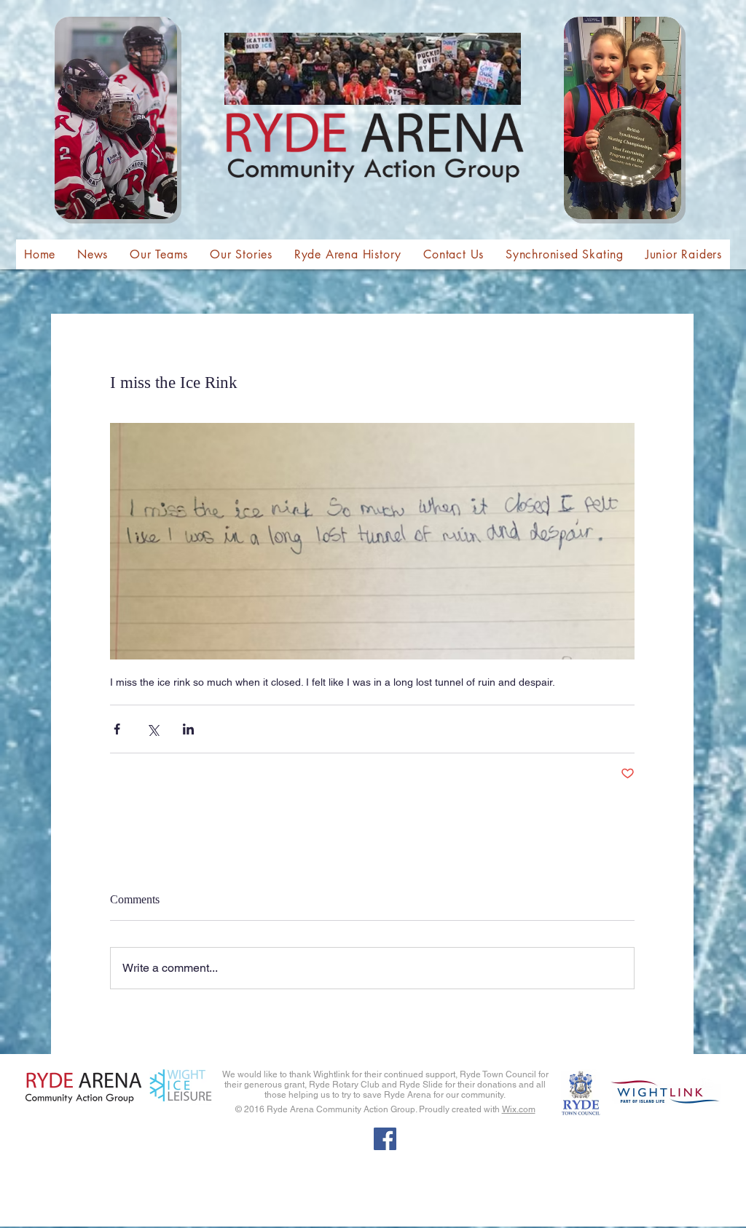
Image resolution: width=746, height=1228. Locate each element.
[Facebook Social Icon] (385, 1139)
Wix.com (518, 1109)
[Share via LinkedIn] (188, 729)
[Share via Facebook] (117, 729)
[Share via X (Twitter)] (153, 729)
